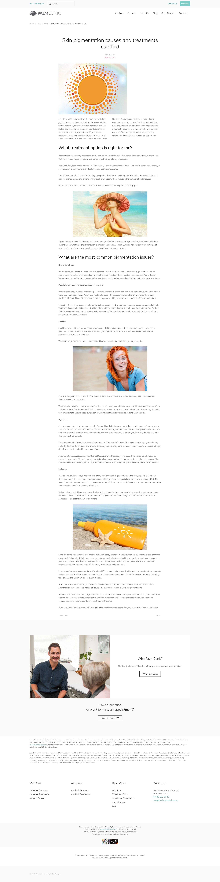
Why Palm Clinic (150, 674)
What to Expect (37, 798)
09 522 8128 (172, 4)
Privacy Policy (50, 874)
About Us (116, 790)
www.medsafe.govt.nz (38, 745)
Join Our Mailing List (37, 4)
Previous (64, 615)
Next (158, 615)
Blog (114, 806)
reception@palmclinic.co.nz (166, 800)
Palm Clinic (110, 57)
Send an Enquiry (108, 718)
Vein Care (35, 783)
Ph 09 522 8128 (161, 797)
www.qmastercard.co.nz (108, 829)
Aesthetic (76, 783)
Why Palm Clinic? (120, 794)
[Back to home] (45, 13)
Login (58, 874)
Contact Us (160, 783)
